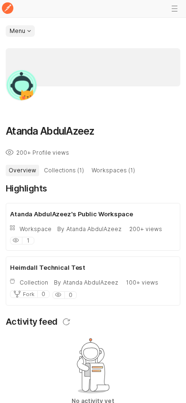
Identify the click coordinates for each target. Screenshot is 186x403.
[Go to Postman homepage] (7, 8)
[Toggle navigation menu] (174, 8)
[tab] (22, 170)
